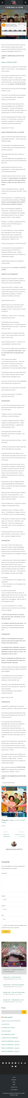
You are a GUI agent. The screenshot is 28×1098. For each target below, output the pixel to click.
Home (14, 1077)
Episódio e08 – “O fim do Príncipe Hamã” (14, 992)
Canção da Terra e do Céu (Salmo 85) (10, 1021)
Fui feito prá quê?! (20, 820)
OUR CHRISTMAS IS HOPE (8, 1034)
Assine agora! (7, 1017)
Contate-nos (14, 1087)
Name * (3, 896)
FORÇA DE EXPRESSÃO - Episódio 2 (10, 1048)
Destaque (11, 820)
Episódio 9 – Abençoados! (6, 835)
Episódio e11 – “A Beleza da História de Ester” (14, 969)
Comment (4, 873)
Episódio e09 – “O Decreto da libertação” (14, 985)
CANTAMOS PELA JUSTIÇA (8, 1027)
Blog (14, 1082)
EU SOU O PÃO (5, 1024)
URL (2, 915)
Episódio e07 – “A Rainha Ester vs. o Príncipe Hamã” (14, 1000)
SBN (14, 1084)
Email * (3, 906)
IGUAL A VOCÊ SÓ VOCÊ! (9, 62)
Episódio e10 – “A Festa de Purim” (12, 977)
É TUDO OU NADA (6, 1031)
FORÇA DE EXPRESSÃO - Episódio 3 (10, 1044)
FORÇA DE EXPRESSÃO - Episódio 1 (10, 1051)
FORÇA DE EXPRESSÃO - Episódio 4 (10, 1041)
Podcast (3, 822)
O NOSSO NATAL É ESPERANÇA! (9, 1038)
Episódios (14, 1079)
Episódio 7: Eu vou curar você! (20, 835)
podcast (3, 825)
